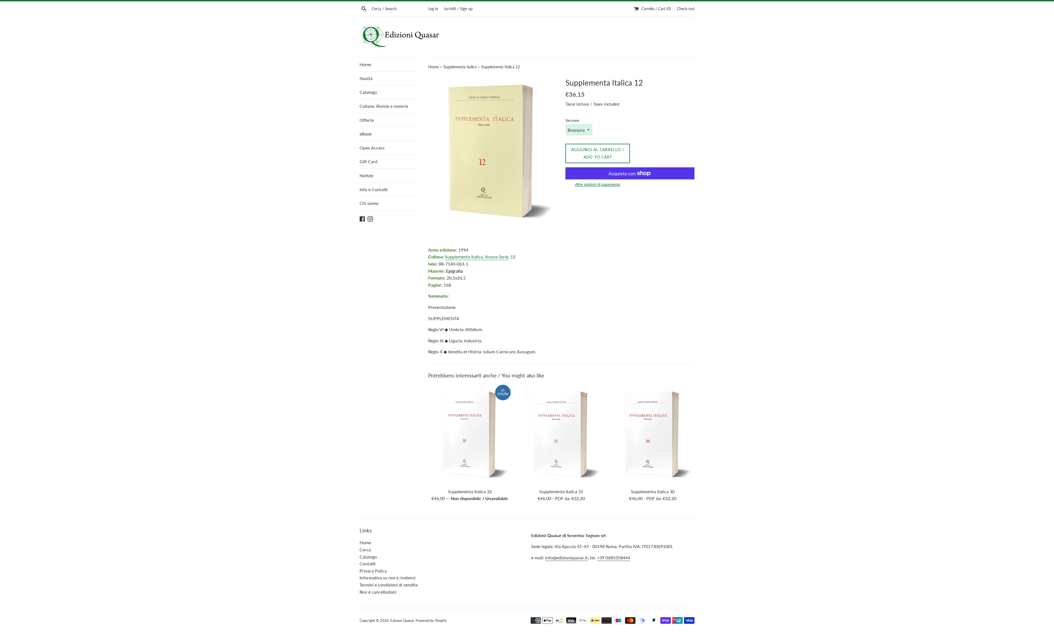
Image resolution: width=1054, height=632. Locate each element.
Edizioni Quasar (402, 620)
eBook (366, 133)
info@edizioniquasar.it (566, 557)
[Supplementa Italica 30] (652, 434)
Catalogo (368, 92)
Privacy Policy (373, 570)
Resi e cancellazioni (378, 591)
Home (365, 64)
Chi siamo (369, 203)
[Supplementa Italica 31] (561, 434)
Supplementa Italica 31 (561, 491)
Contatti (367, 563)
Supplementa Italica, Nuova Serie (476, 256)
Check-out (685, 8)
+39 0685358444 (613, 557)
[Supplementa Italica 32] (469, 434)
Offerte (367, 120)
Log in (433, 8)
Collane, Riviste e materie (384, 106)
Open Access (372, 147)
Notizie (366, 175)
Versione (572, 120)
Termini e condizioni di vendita (389, 584)
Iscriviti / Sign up (458, 8)
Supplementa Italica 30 (653, 491)
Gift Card (368, 161)
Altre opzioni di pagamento (597, 184)
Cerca (365, 549)
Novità (366, 78)
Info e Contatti (374, 189)
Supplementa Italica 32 (470, 491)
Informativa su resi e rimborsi (388, 577)
